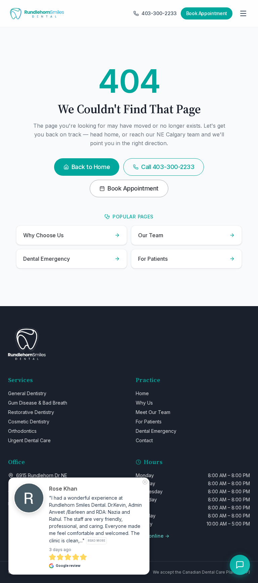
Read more (96, 540)
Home (142, 393)
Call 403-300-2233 (167, 166)
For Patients (149, 421)
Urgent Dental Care (29, 440)
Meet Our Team (153, 412)
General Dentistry (27, 393)
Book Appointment (133, 188)
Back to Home (91, 166)
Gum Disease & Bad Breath (37, 403)
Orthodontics (22, 431)
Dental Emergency (156, 431)
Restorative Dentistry (31, 412)
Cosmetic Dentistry (28, 421)
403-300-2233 (159, 13)
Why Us (144, 403)
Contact (144, 440)
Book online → (152, 536)
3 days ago (60, 549)
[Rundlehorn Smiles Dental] (36, 13)
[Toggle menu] (243, 13)
